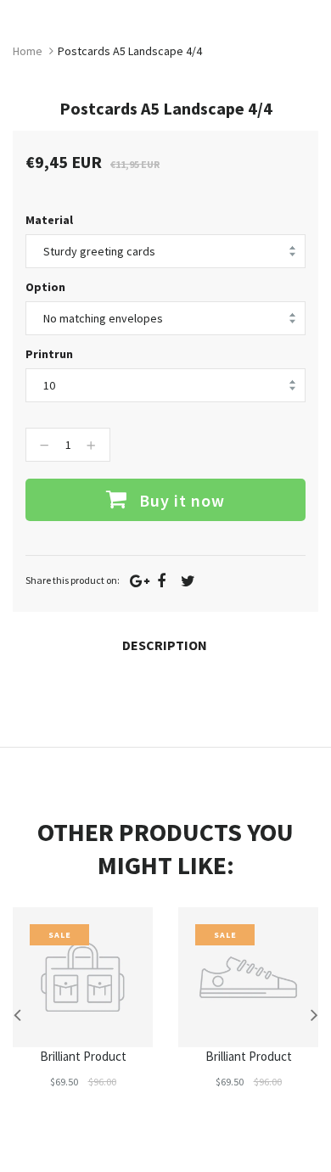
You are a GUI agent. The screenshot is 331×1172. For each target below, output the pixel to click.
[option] (83, 1014)
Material (49, 219)
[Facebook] (161, 581)
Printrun (49, 354)
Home (27, 51)
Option (45, 286)
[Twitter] (188, 581)
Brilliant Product (83, 1056)
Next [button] (314, 1014)
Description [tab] (164, 644)
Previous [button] (17, 1014)
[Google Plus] (139, 581)
